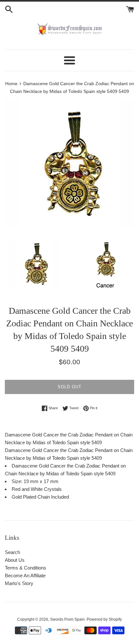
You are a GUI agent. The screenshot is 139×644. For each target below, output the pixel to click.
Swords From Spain (67, 619)
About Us (15, 560)
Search (12, 552)
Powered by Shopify (104, 619)
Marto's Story (19, 583)
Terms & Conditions (25, 568)
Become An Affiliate (25, 575)
